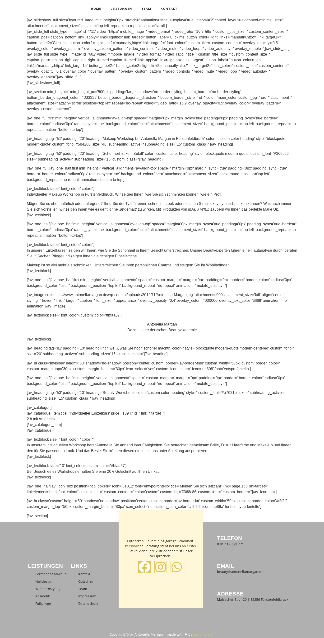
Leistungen (121, 8)
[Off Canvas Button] (301, 7)
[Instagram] (160, 567)
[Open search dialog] (293, 8)
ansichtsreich (203, 634)
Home (96, 8)
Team (146, 8)
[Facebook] (144, 567)
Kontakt (169, 8)
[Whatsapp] (177, 567)
